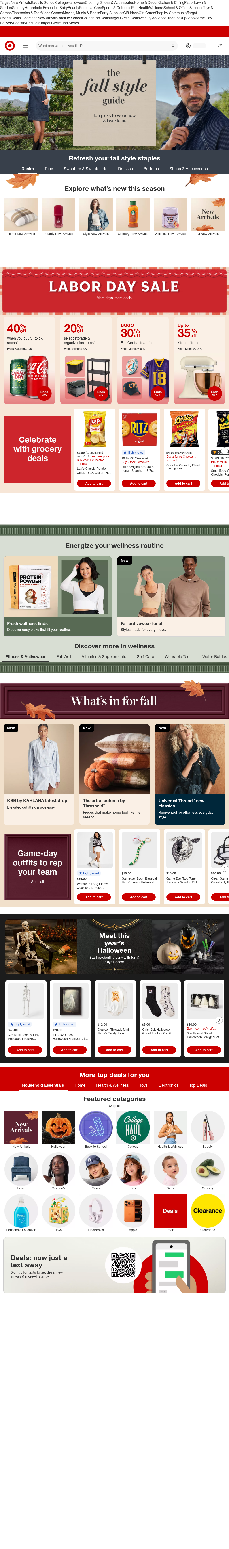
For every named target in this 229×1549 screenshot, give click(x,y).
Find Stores (70, 23)
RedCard (33, 23)
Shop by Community (171, 13)
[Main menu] (25, 46)
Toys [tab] (144, 1085)
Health (143, 7)
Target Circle (50, 23)
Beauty (73, 7)
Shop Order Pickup (171, 18)
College (61, 2)
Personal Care (90, 7)
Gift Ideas (131, 13)
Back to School (43, 2)
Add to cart (94, 483)
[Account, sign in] (197, 46)
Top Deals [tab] (198, 1085)
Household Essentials (42, 7)
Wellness (156, 7)
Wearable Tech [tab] (178, 656)
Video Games (52, 13)
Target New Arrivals (15, 2)
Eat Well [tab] (63, 656)
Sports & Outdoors (116, 7)
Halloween (76, 2)
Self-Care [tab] (145, 656)
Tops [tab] (49, 168)
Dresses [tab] (125, 168)
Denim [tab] (27, 168)
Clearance (29, 18)
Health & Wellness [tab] (112, 1085)
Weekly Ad (148, 18)
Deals (16, 18)
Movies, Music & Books (81, 13)
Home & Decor (145, 2)
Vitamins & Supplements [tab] (104, 656)
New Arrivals (48, 18)
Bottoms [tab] (151, 168)
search (173, 46)
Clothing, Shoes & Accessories (109, 2)
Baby (63, 7)
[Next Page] (224, 450)
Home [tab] (80, 1085)
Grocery (18, 7)
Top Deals (101, 18)
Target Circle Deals (124, 18)
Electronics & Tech (26, 13)
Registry (19, 23)
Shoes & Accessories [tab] (189, 168)
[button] (133, 452)
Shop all (37, 881)
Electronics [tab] (168, 1085)
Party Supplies (111, 13)
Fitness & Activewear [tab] (26, 656)
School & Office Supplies (183, 7)
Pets (134, 7)
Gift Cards (147, 13)
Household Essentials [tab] (43, 1085)
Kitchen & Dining (170, 2)
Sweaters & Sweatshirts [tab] (85, 168)
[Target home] (9, 45)
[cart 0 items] (220, 46)
